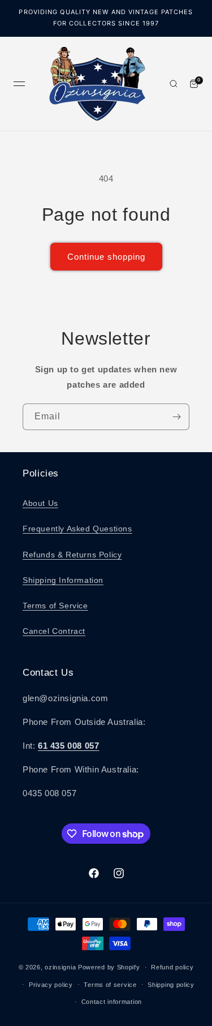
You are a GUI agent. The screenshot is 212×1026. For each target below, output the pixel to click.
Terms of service (110, 984)
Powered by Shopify (109, 967)
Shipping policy (171, 984)
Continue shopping (106, 256)
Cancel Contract (54, 631)
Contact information (111, 1001)
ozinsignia (60, 967)
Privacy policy (51, 984)
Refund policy (172, 967)
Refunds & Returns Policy (72, 554)
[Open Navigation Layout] (19, 83)
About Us (40, 503)
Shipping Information (63, 580)
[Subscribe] (176, 416)
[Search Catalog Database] (173, 83)
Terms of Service (55, 605)
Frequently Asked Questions (77, 528)
